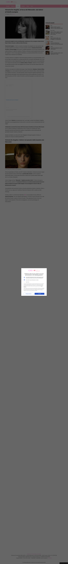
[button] (34, 282)
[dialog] (34, 282)
